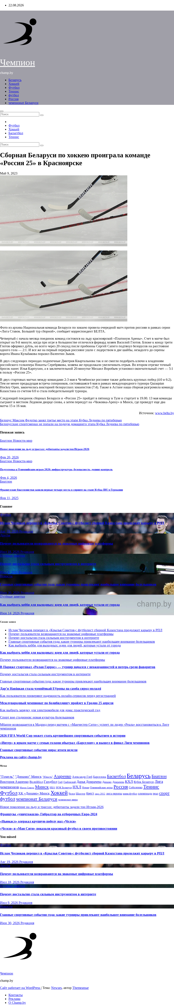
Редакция (26, 531)
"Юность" (47, 776)
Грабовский (69, 782)
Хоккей (13, 84)
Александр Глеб (82, 776)
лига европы (114, 793)
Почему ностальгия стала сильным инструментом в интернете (48, 564)
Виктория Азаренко (14, 782)
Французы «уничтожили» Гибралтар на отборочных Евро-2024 (48, 814)
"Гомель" (7, 777)
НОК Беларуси (64, 787)
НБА (52, 787)
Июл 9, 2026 (9, 572)
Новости (6, 576)
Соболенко (135, 787)
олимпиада (145, 793)
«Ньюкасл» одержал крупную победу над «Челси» (38, 821)
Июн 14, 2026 (10, 613)
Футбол (14, 87)
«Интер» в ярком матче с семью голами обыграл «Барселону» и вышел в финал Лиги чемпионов (75, 743)
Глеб (60, 782)
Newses (56, 988)
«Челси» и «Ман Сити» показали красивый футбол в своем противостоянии (58, 828)
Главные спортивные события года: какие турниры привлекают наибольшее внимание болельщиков (78, 584)
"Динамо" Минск (28, 777)
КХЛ (129, 782)
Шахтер (80, 793)
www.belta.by (164, 413)
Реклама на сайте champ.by (21, 757)
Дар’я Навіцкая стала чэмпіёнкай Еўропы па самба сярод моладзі (50, 688)
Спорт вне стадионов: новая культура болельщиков (37, 717)
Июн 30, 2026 (10, 592)
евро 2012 (100, 794)
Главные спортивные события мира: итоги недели (38, 750)
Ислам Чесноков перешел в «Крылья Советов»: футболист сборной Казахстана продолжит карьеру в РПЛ (82, 523)
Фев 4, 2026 (8, 477)
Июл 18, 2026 (10, 552)
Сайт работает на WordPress (20, 988)
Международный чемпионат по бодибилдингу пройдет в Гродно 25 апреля (57, 703)
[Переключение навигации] (1, 111)
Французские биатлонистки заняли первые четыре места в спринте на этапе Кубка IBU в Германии (61, 489)
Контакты (15, 995)
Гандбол (50, 782)
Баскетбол (15, 133)
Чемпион (17, 62)
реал (155, 793)
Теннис (13, 91)
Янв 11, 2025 (9, 498)
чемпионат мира (68, 799)
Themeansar (80, 988)
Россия (13, 99)
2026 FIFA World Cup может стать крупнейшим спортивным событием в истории (62, 735)
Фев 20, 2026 (9, 457)
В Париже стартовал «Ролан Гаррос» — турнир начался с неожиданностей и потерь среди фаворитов (77, 667)
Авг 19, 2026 (9, 531)
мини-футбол (130, 793)
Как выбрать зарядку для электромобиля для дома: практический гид (50, 710)
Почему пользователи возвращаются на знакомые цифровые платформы (56, 543)
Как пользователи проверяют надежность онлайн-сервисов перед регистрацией (58, 696)
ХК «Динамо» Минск (34, 793)
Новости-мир (22, 440)
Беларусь (14, 80)
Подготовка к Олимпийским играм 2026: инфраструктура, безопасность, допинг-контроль (56, 469)
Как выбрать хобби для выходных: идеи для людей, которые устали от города (60, 604)
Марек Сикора (27, 787)
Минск (42, 786)
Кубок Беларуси (144, 782)
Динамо (107, 782)
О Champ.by (17, 1002)
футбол (13, 95)
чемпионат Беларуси (23, 103)
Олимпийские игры (101, 787)
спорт (164, 793)
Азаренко (62, 776)
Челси (72, 793)
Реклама (14, 999)
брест (90, 793)
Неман (85, 787)
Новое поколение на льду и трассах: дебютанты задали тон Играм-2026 (44, 449)
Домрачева (118, 782)
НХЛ (77, 787)
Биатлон (6, 440)
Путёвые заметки (12, 555)
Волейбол (36, 782)
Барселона (99, 776)
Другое (5, 535)
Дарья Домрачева (89, 782)
